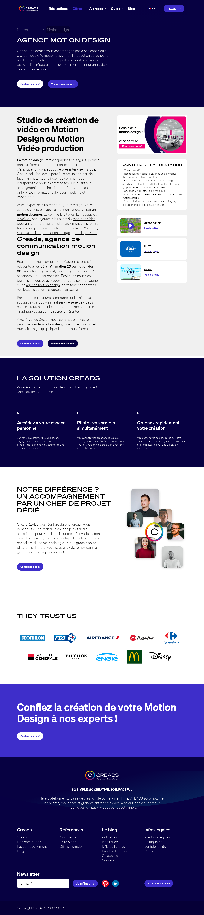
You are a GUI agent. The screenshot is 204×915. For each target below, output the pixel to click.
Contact (150, 851)
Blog (131, 8)
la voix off (24, 219)
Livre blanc (68, 842)
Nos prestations (29, 30)
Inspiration (110, 842)
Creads (22, 837)
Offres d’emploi (71, 846)
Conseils (108, 860)
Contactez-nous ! (30, 84)
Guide (115, 8)
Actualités (109, 837)
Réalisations (58, 8)
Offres (77, 8)
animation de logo (56, 233)
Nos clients (68, 837)
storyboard (128, 183)
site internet (63, 228)
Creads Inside (112, 856)
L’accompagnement (32, 846)
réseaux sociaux (29, 233)
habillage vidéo (86, 233)
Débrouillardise (113, 846)
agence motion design (43, 285)
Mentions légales (157, 837)
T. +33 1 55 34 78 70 (159, 883)
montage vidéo (84, 219)
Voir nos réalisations (63, 84)
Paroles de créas (114, 851)
